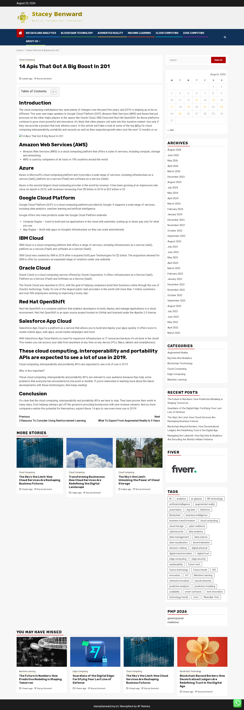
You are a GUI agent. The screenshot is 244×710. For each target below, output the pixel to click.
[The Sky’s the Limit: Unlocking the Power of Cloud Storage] (139, 453)
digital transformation (180, 553)
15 (213, 100)
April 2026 (172, 166)
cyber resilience (197, 526)
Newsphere (126, 706)
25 (180, 113)
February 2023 (175, 273)
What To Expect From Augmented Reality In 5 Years (129, 418)
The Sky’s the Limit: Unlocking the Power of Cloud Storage (139, 480)
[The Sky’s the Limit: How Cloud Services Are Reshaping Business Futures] (40, 453)
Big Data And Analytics (41, 33)
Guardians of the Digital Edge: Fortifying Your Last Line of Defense (94, 679)
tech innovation (215, 591)
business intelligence (196, 515)
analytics (181, 498)
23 (221, 107)
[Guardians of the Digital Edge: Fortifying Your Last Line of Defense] (95, 652)
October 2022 (174, 295)
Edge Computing (193, 33)
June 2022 (173, 316)
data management (179, 537)
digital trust (203, 553)
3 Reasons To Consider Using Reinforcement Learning (52, 418)
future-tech (194, 564)
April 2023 (172, 262)
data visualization (178, 542)
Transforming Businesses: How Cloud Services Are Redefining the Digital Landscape (87, 482)
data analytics (196, 531)
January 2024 (174, 214)
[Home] (20, 33)
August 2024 (174, 182)
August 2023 (174, 241)
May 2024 (172, 192)
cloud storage (176, 526)
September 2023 (176, 235)
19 (188, 107)
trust (195, 597)
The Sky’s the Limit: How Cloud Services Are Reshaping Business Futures (39, 480)
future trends (200, 569)
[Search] (225, 37)
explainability (176, 564)
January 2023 (174, 279)
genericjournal (175, 618)
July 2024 (172, 187)
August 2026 (174, 149)
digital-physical (199, 548)
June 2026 (173, 155)
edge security (199, 559)
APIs (138, 125)
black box (205, 509)
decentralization (201, 542)
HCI (214, 569)
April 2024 (172, 198)
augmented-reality (205, 504)
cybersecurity (176, 531)
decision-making (178, 548)
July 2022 (172, 311)
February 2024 (175, 209)
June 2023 (173, 252)
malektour (173, 622)
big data (191, 509)
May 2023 (172, 257)
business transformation (182, 520)
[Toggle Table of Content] (52, 92)
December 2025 (176, 176)
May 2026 (172, 160)
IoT (187, 575)
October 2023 (174, 230)
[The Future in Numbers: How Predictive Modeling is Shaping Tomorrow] (42, 652)
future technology (178, 569)
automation (175, 509)
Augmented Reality (110, 33)
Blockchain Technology (77, 33)
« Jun (170, 130)
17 (171, 107)
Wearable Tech (211, 597)
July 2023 (172, 246)
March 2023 (173, 268)
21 (204, 107)
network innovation (179, 580)
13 (196, 100)
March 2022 (173, 332)
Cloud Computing (167, 33)
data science (200, 537)
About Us (32, 41)
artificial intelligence (179, 504)
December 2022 (176, 284)
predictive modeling (205, 586)
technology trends (178, 597)
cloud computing (209, 520)
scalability (174, 591)
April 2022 (172, 327)
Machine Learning (139, 33)
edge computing (177, 559)
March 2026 (173, 171)
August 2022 (174, 306)
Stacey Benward (44, 79)
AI (170, 498)
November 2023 (176, 225)
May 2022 (172, 322)
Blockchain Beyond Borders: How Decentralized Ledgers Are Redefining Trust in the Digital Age (202, 681)
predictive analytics (179, 586)
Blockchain (175, 515)
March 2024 (173, 203)
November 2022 (176, 289)
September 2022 (176, 300)
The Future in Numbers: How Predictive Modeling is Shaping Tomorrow (40, 679)
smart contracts (193, 591)
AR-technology (215, 498)
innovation (174, 575)
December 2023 (176, 219)
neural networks (203, 580)
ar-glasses (196, 498)
